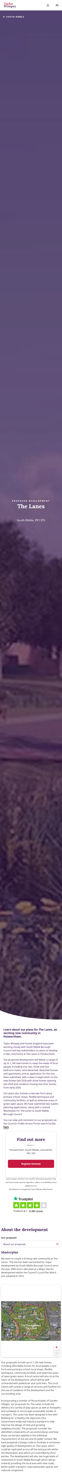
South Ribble (15, 16)
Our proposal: (9, 1237)
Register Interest (31, 1163)
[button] (56, 1347)
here (6, 1127)
